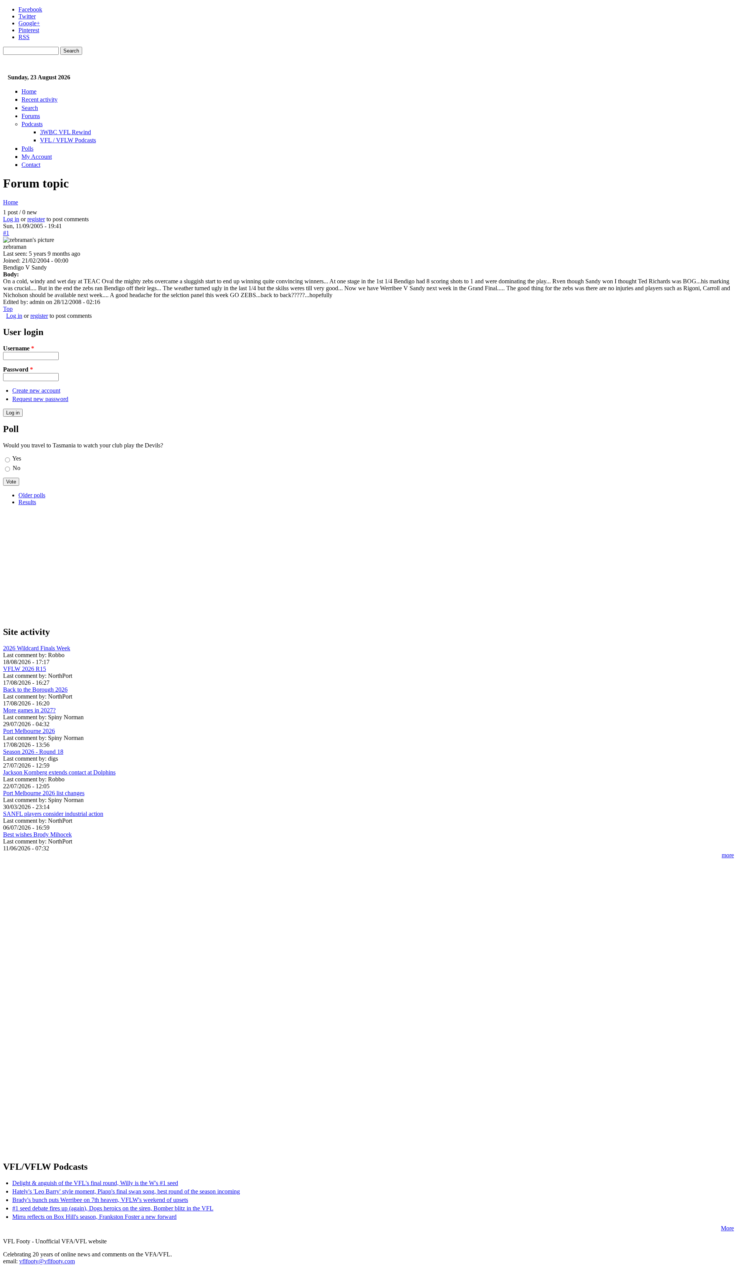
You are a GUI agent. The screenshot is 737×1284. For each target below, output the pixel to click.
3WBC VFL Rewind (65, 132)
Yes (16, 458)
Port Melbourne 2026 (29, 731)
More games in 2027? (29, 710)
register (36, 219)
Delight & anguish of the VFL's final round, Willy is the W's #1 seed (95, 1183)
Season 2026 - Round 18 (33, 751)
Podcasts (32, 124)
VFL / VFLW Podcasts (68, 140)
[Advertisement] (233, 565)
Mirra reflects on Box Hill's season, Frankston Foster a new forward (94, 1216)
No (16, 468)
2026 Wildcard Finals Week (36, 648)
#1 (6, 233)
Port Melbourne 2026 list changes (43, 793)
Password (18, 369)
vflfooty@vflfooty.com (47, 1261)
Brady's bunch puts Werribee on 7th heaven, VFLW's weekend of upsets (100, 1200)
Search (29, 108)
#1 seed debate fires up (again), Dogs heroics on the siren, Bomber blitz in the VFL (112, 1208)
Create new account (36, 390)
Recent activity (39, 99)
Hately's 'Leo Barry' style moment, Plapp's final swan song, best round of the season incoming (126, 1191)
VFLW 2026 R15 (24, 669)
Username (18, 348)
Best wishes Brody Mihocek (37, 834)
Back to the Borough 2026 (35, 689)
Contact (30, 164)
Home (28, 91)
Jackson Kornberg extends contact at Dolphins (59, 772)
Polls (27, 148)
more (728, 855)
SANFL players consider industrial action (53, 814)
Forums (30, 116)
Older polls (31, 495)
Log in (11, 219)
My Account (36, 156)
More (727, 1228)
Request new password (40, 399)
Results (27, 502)
